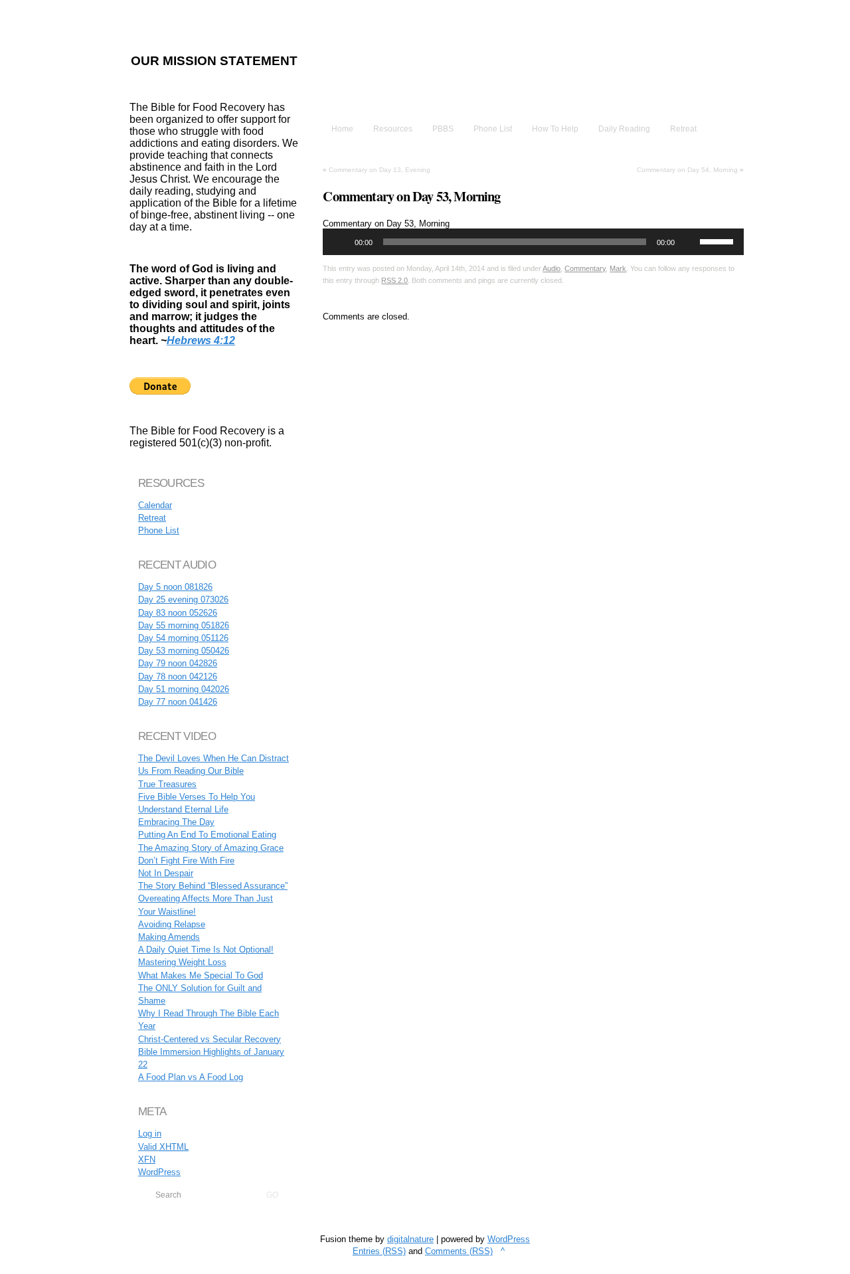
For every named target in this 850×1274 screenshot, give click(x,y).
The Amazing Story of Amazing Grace (211, 848)
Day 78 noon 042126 (177, 677)
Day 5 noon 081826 (175, 587)
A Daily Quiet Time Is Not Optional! (206, 950)
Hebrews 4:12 (201, 340)
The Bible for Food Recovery (497, 79)
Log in (149, 1133)
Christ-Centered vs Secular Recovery (209, 1039)
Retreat (152, 518)
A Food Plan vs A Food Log (190, 1077)
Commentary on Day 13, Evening (379, 169)
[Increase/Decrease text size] (796, 12)
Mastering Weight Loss (182, 962)
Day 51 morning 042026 (183, 689)
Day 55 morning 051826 (183, 625)
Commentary (585, 268)
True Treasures (167, 784)
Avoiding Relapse (171, 924)
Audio (551, 268)
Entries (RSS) (379, 1251)
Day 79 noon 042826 (177, 663)
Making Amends (169, 937)
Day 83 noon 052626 (177, 613)
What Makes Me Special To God (200, 975)
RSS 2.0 (394, 280)
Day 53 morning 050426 (183, 651)
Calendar (155, 505)
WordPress (159, 1172)
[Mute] (689, 241)
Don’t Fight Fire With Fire (186, 860)
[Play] (340, 241)
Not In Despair (165, 873)
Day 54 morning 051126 (183, 638)
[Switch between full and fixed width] (811, 12)
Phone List (158, 530)
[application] (533, 241)
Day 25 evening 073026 (183, 599)
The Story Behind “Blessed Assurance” (213, 886)
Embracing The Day (176, 822)
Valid (163, 1147)
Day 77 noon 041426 (177, 702)
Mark (618, 268)
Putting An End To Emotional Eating (207, 835)
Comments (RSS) (459, 1251)
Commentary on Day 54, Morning (687, 169)
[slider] (718, 240)
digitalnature (410, 1239)
